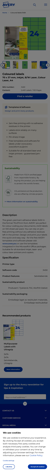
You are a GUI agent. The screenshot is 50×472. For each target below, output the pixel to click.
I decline (9, 467)
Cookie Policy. (36, 455)
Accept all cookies (37, 467)
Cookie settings (8, 460)
